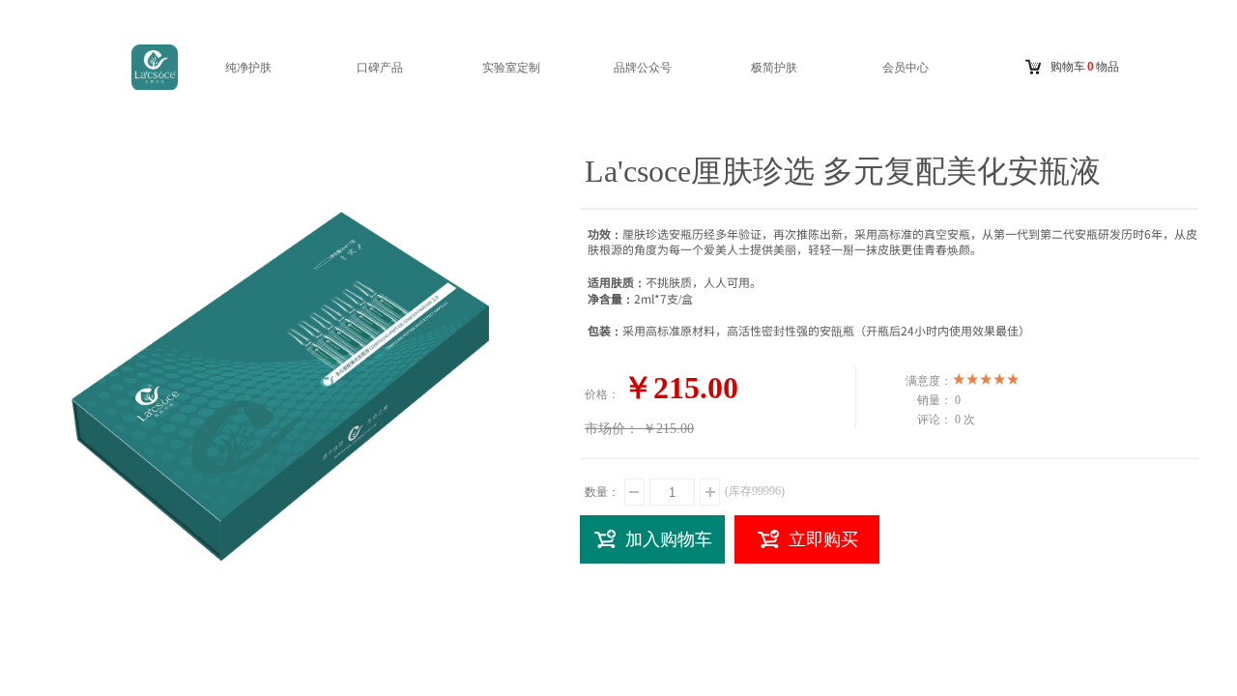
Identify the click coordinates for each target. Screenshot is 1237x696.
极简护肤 (774, 67)
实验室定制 (511, 67)
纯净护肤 (248, 67)
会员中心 (905, 67)
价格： (602, 394)
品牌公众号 (643, 67)
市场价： (612, 428)
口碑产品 (380, 67)
